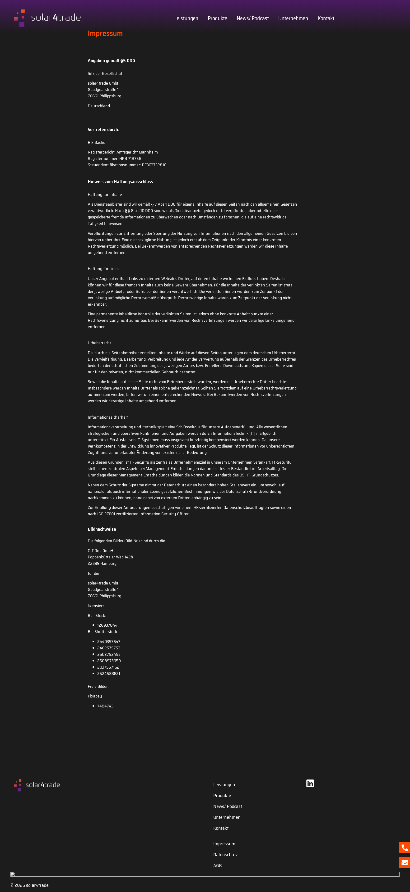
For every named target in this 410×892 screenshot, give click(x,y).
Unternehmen (293, 18)
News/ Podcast (253, 18)
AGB (217, 865)
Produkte (217, 18)
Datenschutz (225, 854)
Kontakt (326, 18)
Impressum (224, 843)
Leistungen (186, 18)
